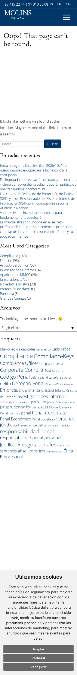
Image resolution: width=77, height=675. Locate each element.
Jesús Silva (38, 402)
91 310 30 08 (38, 4)
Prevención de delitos (32, 425)
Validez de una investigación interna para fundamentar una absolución (31, 215)
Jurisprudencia (11, 279)
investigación (8, 402)
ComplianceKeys (54, 356)
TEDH (42, 451)
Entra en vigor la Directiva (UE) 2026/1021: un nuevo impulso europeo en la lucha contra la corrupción (34, 170)
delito (5, 384)
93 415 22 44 (15, 4)
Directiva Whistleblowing (59, 384)
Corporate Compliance (25, 369)
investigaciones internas (41, 396)
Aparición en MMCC (15, 274)
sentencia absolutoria (19, 451)
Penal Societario (43, 419)
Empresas (10, 390)
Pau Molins (14, 413)
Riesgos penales (36, 444)
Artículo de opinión (14, 265)
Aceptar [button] (38, 649)
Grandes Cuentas (13, 298)
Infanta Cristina (41, 390)
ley (28, 407)
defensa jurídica (41, 377)
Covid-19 (57, 371)
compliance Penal (51, 364)
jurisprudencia (12, 407)
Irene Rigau (24, 402)
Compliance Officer (19, 363)
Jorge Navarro (69, 402)
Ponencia (7, 293)
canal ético (43, 349)
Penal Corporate (49, 413)
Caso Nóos (61, 349)
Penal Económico (15, 419)
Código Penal (15, 376)
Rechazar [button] (38, 658)
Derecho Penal (28, 383)
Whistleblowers (55, 451)
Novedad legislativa (14, 284)
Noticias (6, 260)
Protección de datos (15, 289)
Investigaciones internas (18, 270)
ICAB (24, 390)
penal (26, 413)
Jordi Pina (54, 402)
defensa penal (61, 377)
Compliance (9, 255)
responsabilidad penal (27, 431)
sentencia (63, 445)
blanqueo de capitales (18, 349)
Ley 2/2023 (40, 407)
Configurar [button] (38, 667)
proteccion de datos (59, 425)
